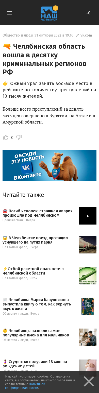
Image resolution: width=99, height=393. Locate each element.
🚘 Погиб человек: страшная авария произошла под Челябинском (38, 213)
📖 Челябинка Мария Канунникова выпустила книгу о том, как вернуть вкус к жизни (37, 304)
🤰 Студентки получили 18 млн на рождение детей (35, 364)
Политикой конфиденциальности (25, 386)
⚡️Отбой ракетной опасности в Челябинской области (33, 271)
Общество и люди (18, 35)
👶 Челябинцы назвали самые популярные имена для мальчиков (36, 333)
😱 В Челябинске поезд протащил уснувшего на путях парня (35, 240)
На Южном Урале (15, 247)
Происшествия (13, 220)
